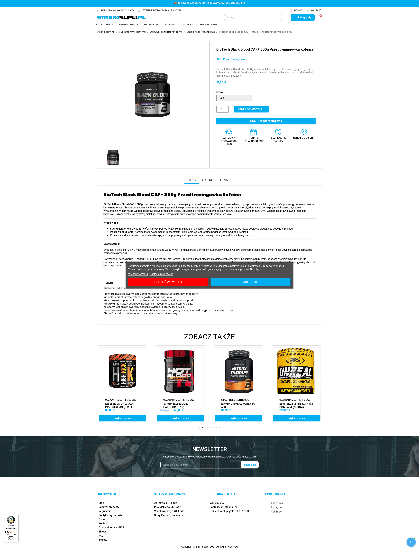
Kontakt (316, 10)
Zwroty (103, 539)
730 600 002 (217, 502)
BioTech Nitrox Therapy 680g (180, 406)
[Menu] (16, 516)
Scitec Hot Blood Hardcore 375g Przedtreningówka (118, 407)
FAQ (101, 535)
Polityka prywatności (111, 515)
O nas (102, 519)
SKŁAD (207, 180)
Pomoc (298, 10)
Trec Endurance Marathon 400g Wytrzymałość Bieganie (296, 407)
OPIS (192, 180)
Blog (101, 502)
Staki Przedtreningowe (230, 59)
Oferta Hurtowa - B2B (111, 527)
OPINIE (225, 180)
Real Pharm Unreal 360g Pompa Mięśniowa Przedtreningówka (238, 407)
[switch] (11, 538)
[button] (106, 97)
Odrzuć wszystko (168, 282)
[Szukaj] (277, 17)
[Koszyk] (319, 17)
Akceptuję (250, 282)
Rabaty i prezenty (109, 507)
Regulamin (105, 511)
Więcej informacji (138, 273)
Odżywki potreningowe (292, 400)
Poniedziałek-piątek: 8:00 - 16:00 (229, 511)
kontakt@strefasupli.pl (223, 507)
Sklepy (102, 531)
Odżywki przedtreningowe (120, 400)
